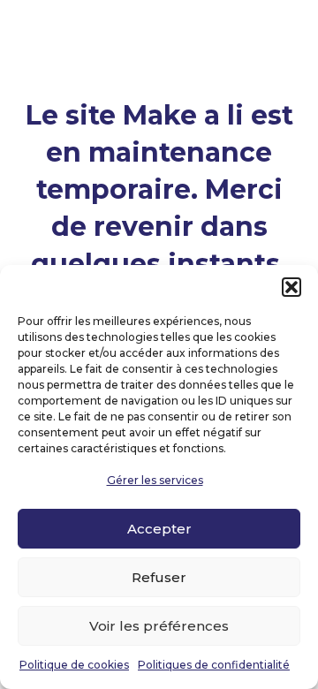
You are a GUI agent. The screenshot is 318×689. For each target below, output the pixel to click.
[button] (291, 287)
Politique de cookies (74, 664)
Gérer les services (155, 480)
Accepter (159, 528)
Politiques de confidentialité (214, 664)
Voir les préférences (159, 625)
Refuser (159, 577)
